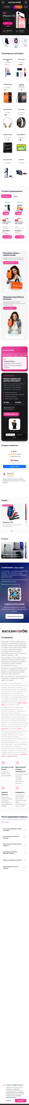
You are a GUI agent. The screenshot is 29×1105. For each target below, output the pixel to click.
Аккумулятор (19, 434)
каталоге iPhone (12, 756)
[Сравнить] (10, 207)
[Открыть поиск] (3, 2)
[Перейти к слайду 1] (5, 26)
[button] (10, 204)
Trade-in (19, 728)
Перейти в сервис (10, 414)
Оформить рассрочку (10, 262)
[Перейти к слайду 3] (10, 26)
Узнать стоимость (9, 308)
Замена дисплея (10, 434)
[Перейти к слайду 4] (14, 26)
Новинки (15, 196)
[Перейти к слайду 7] (21, 26)
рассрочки (4, 728)
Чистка (14, 437)
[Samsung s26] (14, 19)
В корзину (8, 236)
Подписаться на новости (14, 616)
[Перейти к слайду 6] (19, 26)
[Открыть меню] (26, 2)
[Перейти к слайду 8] (24, 26)
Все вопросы (5, 822)
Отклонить (8, 1100)
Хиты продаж (6, 196)
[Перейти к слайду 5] (16, 26)
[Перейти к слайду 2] (8, 26)
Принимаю (21, 1100)
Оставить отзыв (14, 466)
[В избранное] (10, 204)
